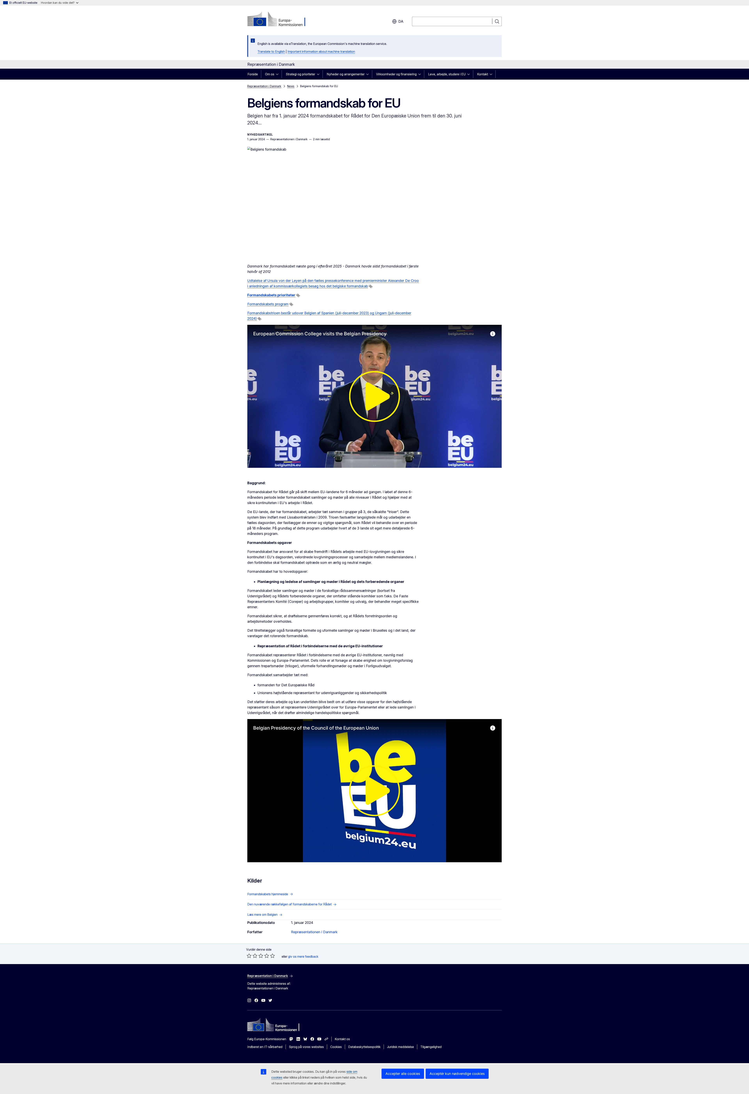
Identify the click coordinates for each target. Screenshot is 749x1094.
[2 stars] (252, 955)
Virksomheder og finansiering (396, 74)
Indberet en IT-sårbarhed (264, 1047)
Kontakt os (342, 1039)
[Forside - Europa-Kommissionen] (278, 19)
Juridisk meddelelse (400, 1047)
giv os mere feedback (303, 956)
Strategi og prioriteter (300, 74)
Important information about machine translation (321, 51)
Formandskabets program (267, 304)
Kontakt (482, 74)
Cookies (336, 1047)
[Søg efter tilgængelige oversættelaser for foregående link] (371, 286)
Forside (253, 74)
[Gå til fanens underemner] (278, 74)
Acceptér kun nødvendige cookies (457, 1074)
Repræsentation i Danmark (264, 86)
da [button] (400, 21)
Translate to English (271, 51)
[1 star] (249, 955)
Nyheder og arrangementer (346, 74)
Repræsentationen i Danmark (314, 932)
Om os (269, 74)
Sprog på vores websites (306, 1047)
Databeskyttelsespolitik (364, 1047)
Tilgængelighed (431, 1047)
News (290, 86)
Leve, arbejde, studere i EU (447, 74)
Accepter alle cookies (402, 1074)
